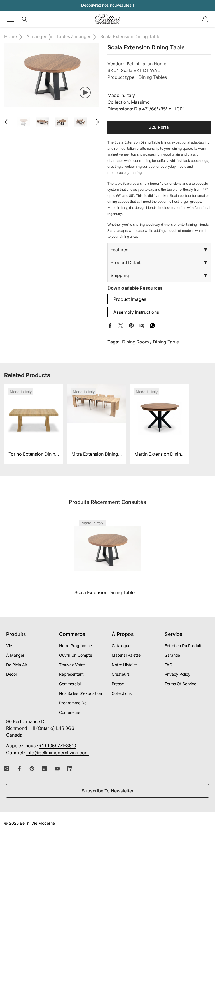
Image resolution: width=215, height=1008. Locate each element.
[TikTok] (44, 768)
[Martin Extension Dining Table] (159, 413)
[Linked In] (70, 768)
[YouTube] (57, 768)
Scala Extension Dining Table (104, 592)
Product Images (129, 299)
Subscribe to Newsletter (108, 791)
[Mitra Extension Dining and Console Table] (96, 413)
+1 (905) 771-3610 (57, 745)
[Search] (24, 19)
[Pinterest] (131, 325)
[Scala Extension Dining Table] (107, 548)
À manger (36, 36)
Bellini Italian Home (146, 63)
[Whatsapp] (152, 325)
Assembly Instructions (136, 312)
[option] (51, 75)
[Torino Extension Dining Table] (33, 413)
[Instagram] (7, 768)
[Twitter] (120, 325)
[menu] (10, 19)
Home (10, 36)
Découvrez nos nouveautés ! (107, 5)
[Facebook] (110, 325)
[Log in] (205, 19)
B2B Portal (159, 127)
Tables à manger (73, 36)
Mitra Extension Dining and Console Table (94, 454)
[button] (6, 122)
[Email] (141, 325)
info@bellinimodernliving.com (57, 752)
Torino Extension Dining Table (33, 454)
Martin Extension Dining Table (159, 454)
